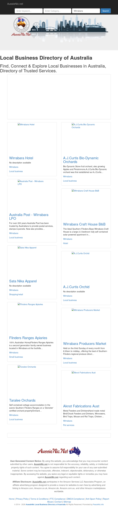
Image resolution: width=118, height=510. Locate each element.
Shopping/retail (16, 294)
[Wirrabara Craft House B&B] (86, 203)
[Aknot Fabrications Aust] (86, 385)
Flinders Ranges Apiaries (28, 337)
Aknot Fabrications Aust (81, 405)
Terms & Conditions (39, 498)
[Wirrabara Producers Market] (86, 323)
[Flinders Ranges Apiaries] (32, 317)
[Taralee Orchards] (32, 379)
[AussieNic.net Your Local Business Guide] (59, 451)
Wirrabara (13, 166)
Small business (16, 356)
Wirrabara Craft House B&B (84, 223)
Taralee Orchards (22, 400)
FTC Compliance (57, 498)
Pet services (68, 425)
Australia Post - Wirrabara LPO (28, 216)
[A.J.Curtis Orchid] (86, 266)
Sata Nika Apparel (23, 280)
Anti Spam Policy (93, 498)
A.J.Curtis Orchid (76, 286)
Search (105, 10)
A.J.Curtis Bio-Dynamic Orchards (81, 159)
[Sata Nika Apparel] (32, 260)
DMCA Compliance (75, 498)
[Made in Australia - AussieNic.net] (59, 28)
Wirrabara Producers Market (84, 343)
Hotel (65, 243)
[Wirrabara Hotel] (32, 137)
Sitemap (67, 501)
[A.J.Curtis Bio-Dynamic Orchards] (86, 137)
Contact (58, 501)
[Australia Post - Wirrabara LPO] (32, 194)
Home (11, 498)
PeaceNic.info (98, 504)
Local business (16, 171)
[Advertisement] (59, 97)
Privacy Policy (22, 498)
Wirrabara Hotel (21, 157)
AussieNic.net (15, 3)
